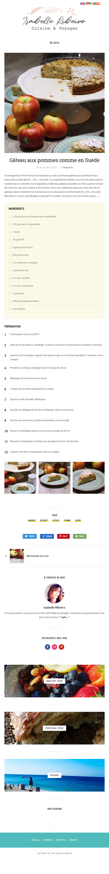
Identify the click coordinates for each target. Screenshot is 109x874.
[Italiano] (92, 3)
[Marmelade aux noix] (17, 556)
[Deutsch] (88, 3)
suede (78, 520)
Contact (73, 840)
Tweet (32, 536)
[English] (81, 3)
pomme (67, 520)
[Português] (95, 3)
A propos (47, 840)
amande (31, 520)
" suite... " (64, 617)
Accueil (35, 840)
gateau (56, 520)
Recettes (60, 840)
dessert (44, 520)
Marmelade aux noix (38, 556)
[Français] (85, 3)
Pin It (65, 536)
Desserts (68, 167)
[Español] (98, 3)
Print (81, 536)
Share (49, 536)
